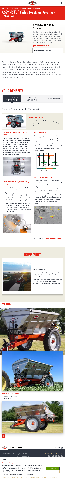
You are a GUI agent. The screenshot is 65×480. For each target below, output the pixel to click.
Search (60, 3)
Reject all (52, 471)
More (3, 436)
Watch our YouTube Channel (10, 396)
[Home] (32, 3)
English (4, 459)
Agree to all (53, 468)
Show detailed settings (8, 477)
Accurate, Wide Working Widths (12, 98)
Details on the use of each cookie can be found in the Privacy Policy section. (38, 477)
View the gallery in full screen (10, 398)
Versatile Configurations (32, 98)
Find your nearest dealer (53, 238)
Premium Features (53, 98)
